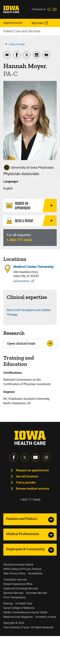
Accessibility (35, 573)
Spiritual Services (13, 592)
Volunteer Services (36, 592)
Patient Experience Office (17, 584)
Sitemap (8, 603)
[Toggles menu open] (54, 9)
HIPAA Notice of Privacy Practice (22, 569)
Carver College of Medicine (18, 607)
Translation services (15, 579)
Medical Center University (33, 266)
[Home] (13, 9)
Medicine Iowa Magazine (18, 616)
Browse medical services (32, 488)
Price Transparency (14, 597)
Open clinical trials (21, 343)
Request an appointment (32, 470)
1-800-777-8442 (19, 240)
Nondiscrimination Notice (18, 564)
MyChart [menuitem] (37, 23)
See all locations (27, 476)
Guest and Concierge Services (20, 588)
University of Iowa (45, 616)
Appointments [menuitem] (12, 22)
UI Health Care (23, 603)
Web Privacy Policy (14, 573)
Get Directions (21, 281)
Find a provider (26, 482)
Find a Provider (17, 44)
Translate (37, 9)
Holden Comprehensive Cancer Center (25, 612)
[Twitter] (24, 457)
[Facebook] (14, 457)
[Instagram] (46, 457)
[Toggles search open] (50, 9)
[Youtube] (35, 457)
